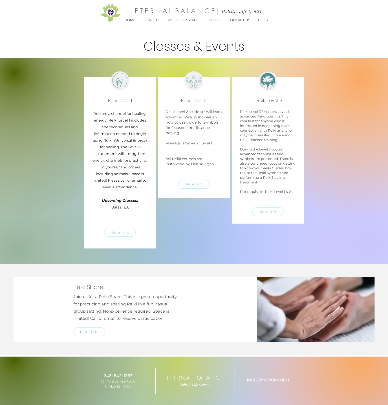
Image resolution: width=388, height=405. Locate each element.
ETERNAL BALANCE (195, 377)
